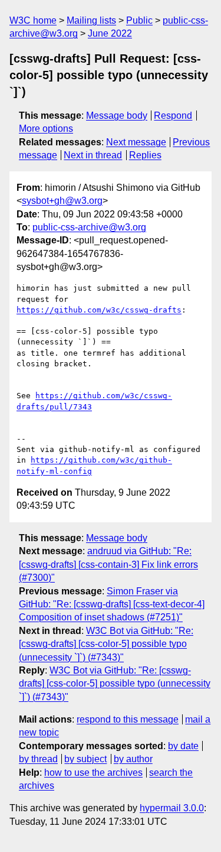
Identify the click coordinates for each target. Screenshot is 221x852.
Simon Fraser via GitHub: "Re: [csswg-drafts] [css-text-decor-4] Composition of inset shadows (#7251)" (111, 604)
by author (133, 759)
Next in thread (93, 155)
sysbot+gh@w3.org (62, 201)
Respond (173, 115)
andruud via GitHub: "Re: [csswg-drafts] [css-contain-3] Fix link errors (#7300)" (108, 564)
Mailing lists (91, 20)
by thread (38, 759)
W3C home (33, 20)
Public (139, 20)
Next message (136, 142)
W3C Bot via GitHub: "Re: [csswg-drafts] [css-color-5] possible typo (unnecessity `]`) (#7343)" (106, 644)
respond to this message (128, 719)
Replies (145, 155)
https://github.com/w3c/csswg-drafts (99, 309)
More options (46, 128)
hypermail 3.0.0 (172, 808)
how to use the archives (93, 773)
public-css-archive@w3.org (89, 227)
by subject (85, 759)
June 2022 (110, 33)
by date (183, 746)
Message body (116, 115)
